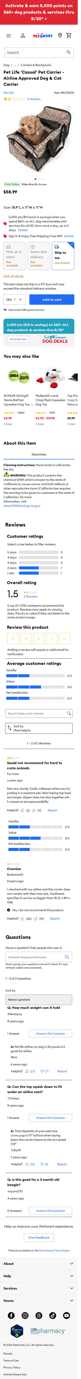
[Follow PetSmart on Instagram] (25, 1315)
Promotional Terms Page (54, 1250)
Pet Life (8, 93)
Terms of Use (11, 1360)
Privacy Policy (12, 1367)
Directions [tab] (39, 454)
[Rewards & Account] (22, 36)
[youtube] (66, 1315)
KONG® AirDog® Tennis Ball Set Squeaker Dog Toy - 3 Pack (19, 400)
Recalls (7, 1353)
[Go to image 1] (35, 179)
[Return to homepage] (42, 35)
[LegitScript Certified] (17, 1331)
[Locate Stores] (60, 36)
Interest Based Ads (15, 1374)
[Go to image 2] (39, 179)
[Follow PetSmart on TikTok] (52, 1315)
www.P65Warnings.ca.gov (21, 506)
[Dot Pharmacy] (48, 1331)
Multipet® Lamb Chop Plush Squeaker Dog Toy (50, 400)
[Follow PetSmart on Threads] (38, 1315)
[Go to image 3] (42, 179)
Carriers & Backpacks (36, 65)
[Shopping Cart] (68, 36)
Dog (6, 65)
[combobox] (38, 52)
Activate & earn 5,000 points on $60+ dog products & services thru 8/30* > (39, 12)
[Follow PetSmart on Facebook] (11, 1315)
